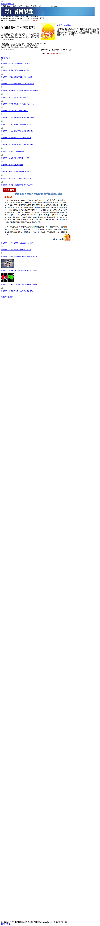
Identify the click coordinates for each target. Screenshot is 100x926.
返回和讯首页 (5, 924)
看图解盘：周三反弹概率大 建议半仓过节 (15, 97)
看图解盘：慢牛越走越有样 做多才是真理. (15, 63)
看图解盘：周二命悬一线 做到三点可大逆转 (16, 178)
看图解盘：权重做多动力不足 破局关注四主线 (17, 131)
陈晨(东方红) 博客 (64, 25)
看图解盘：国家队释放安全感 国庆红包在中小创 (17, 104)
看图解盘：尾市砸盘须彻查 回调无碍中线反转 (17, 77)
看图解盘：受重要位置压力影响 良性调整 (15, 70)
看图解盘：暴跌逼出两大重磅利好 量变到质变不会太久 (20, 284)
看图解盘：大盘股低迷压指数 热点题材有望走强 (17, 117)
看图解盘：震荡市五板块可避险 (12, 165)
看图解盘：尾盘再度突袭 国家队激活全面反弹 (17, 243)
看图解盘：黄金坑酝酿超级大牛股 (13, 151)
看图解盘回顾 (5, 58)
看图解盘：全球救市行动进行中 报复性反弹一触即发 (19, 270)
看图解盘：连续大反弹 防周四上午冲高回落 (16, 171)
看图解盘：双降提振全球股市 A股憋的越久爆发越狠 (19, 256)
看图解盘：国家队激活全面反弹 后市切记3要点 (17, 185)
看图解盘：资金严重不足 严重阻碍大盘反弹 (16, 124)
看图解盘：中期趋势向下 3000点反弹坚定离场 (17, 291)
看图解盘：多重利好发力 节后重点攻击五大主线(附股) (19, 90)
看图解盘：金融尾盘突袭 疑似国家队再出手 (16, 250)
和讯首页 (4, 4)
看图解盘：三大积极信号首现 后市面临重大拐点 (17, 144)
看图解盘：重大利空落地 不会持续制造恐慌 (16, 138)
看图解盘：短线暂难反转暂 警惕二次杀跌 (15, 158)
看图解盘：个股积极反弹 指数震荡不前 (14, 111)
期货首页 (11, 4)
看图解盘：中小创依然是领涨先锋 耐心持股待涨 (17, 84)
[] (35, 20)
